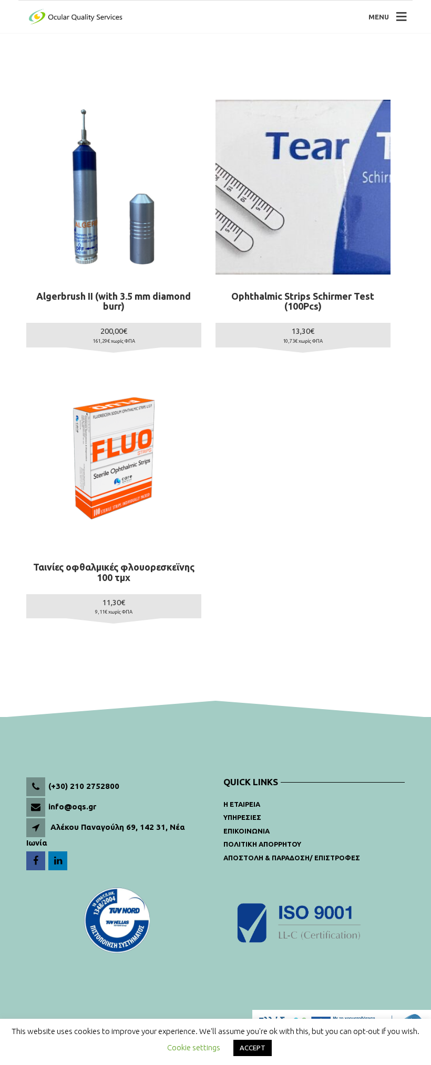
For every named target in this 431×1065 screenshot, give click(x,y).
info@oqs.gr (72, 806)
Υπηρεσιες (242, 817)
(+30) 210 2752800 (83, 786)
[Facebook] (36, 861)
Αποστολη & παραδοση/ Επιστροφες (291, 857)
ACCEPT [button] (252, 1047)
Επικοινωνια (246, 831)
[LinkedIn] (58, 861)
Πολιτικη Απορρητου (262, 844)
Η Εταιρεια (241, 804)
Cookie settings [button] (193, 1047)
